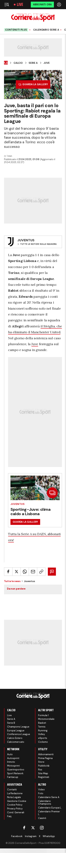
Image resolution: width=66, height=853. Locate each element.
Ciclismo (43, 741)
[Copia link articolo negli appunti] (41, 572)
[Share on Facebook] (8, 572)
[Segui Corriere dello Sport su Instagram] (42, 828)
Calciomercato (15, 741)
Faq (9, 816)
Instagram (30, 836)
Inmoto (11, 761)
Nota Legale (14, 797)
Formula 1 (43, 715)
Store (41, 761)
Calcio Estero (14, 738)
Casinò (42, 818)
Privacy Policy (15, 808)
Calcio (18, 63)
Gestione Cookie (16, 801)
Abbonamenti (46, 754)
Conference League (18, 734)
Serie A (33, 63)
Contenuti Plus (16, 29)
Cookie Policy (14, 804)
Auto (10, 754)
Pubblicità (43, 765)
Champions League (18, 726)
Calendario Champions (44, 803)
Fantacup (12, 777)
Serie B (11, 722)
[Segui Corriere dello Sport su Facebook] (24, 828)
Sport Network (15, 773)
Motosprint (13, 765)
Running (42, 730)
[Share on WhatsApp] (25, 572)
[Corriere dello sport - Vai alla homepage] (33, 17)
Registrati (43, 777)
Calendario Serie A (46, 29)
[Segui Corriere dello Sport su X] (33, 828)
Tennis (41, 726)
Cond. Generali (15, 812)
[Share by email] (33, 572)
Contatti (12, 789)
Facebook (17, 836)
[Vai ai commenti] (52, 572)
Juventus (17, 504)
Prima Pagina (45, 758)
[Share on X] (16, 572)
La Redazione (15, 793)
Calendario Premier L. (49, 813)
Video (41, 789)
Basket (42, 722)
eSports (42, 738)
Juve (46, 63)
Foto (40, 793)
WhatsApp (49, 836)
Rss (40, 769)
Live (20, 5)
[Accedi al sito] (59, 4)
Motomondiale (46, 719)
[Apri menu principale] (6, 4)
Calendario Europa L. (50, 807)
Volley (41, 734)
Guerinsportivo (15, 769)
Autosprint (13, 758)
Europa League (15, 730)
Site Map (43, 773)
